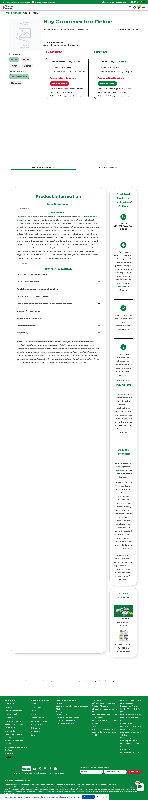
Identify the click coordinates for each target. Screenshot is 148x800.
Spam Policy (58, 773)
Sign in (105, 2)
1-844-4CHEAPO (17, 2)
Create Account (117, 2)
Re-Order (9, 707)
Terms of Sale (31, 773)
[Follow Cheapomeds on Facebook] (50, 768)
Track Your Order (13, 711)
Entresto (35, 728)
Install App (10, 757)
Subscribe (134, 772)
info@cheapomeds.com (45, 2)
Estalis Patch (37, 718)
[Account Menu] (134, 7)
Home (6, 13)
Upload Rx (10, 731)
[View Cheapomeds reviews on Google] (55, 768)
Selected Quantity (60, 68)
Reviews (9, 718)
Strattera (35, 714)
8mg (26, 59)
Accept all (88, 797)
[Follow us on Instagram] (138, 2)
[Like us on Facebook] (141, 2)
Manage (101, 797)
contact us (123, 287)
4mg (14, 59)
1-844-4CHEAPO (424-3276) (123, 226)
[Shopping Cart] (139, 7)
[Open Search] (130, 7)
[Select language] (144, 2)
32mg (27, 66)
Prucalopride (37, 725)
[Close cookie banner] (106, 797)
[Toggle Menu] (144, 7)
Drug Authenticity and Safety (16, 748)
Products (16, 13)
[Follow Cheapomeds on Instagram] (45, 768)
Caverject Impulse (39, 721)
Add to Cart (59, 83)
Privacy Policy (17, 773)
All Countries (19, 77)
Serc (33, 735)
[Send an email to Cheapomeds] (34, 768)
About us (9, 704)
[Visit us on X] (135, 2)
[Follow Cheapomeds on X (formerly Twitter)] (39, 768)
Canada (16, 83)
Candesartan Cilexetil (76, 29)
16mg (14, 66)
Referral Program (14, 721)
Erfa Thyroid (37, 707)
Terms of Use (45, 773)
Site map (9, 753)
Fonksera (35, 731)
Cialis (33, 704)
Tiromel (34, 711)
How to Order (12, 714)
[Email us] (132, 2)
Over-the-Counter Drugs (14, 735)
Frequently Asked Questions (14, 726)
